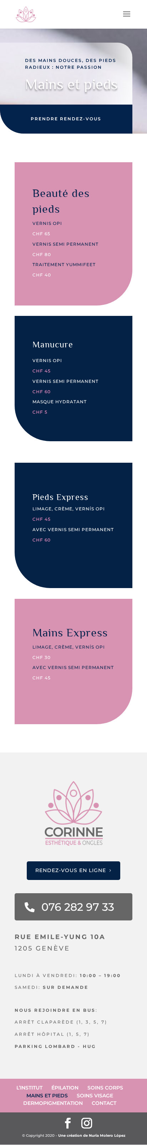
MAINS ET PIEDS (47, 1095)
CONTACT (104, 1103)
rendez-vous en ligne (70, 870)
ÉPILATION (64, 1087)
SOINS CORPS (105, 1087)
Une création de (73, 1135)
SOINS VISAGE (95, 1095)
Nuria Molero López (107, 1135)
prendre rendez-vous (66, 118)
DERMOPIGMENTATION (53, 1103)
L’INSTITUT (29, 1087)
